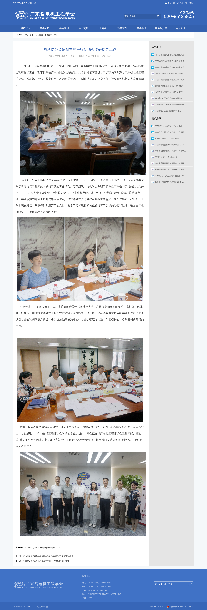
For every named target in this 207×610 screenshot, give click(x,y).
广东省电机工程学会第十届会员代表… (170, 105)
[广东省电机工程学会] (44, 12)
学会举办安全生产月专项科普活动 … (170, 138)
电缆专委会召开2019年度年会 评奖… (170, 92)
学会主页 (171, 3)
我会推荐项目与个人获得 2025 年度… (170, 182)
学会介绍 (45, 28)
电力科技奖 (161, 28)
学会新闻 (64, 28)
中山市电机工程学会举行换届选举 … (170, 98)
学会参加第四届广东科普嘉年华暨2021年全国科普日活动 (46, 561)
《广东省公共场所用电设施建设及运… (170, 55)
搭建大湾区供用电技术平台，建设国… (170, 163)
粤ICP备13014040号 (158, 607)
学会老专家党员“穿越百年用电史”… (169, 111)
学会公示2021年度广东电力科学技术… (170, 67)
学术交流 (83, 28)
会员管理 (180, 28)
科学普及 (122, 28)
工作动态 (48, 35)
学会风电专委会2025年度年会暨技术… (170, 145)
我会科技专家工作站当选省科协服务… (170, 170)
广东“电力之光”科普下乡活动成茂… (169, 126)
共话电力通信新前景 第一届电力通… (170, 86)
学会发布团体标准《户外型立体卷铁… (170, 151)
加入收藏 (183, 3)
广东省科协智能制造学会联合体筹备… (170, 61)
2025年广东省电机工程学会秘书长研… (170, 176)
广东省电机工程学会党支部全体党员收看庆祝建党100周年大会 (48, 556)
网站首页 (25, 28)
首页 (31, 35)
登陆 (191, 3)
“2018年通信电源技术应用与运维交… (170, 73)
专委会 (103, 28)
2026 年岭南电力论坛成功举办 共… (169, 157)
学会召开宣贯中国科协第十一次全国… (170, 132)
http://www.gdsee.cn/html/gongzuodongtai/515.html (43, 547)
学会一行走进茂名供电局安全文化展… (170, 80)
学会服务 (142, 28)
